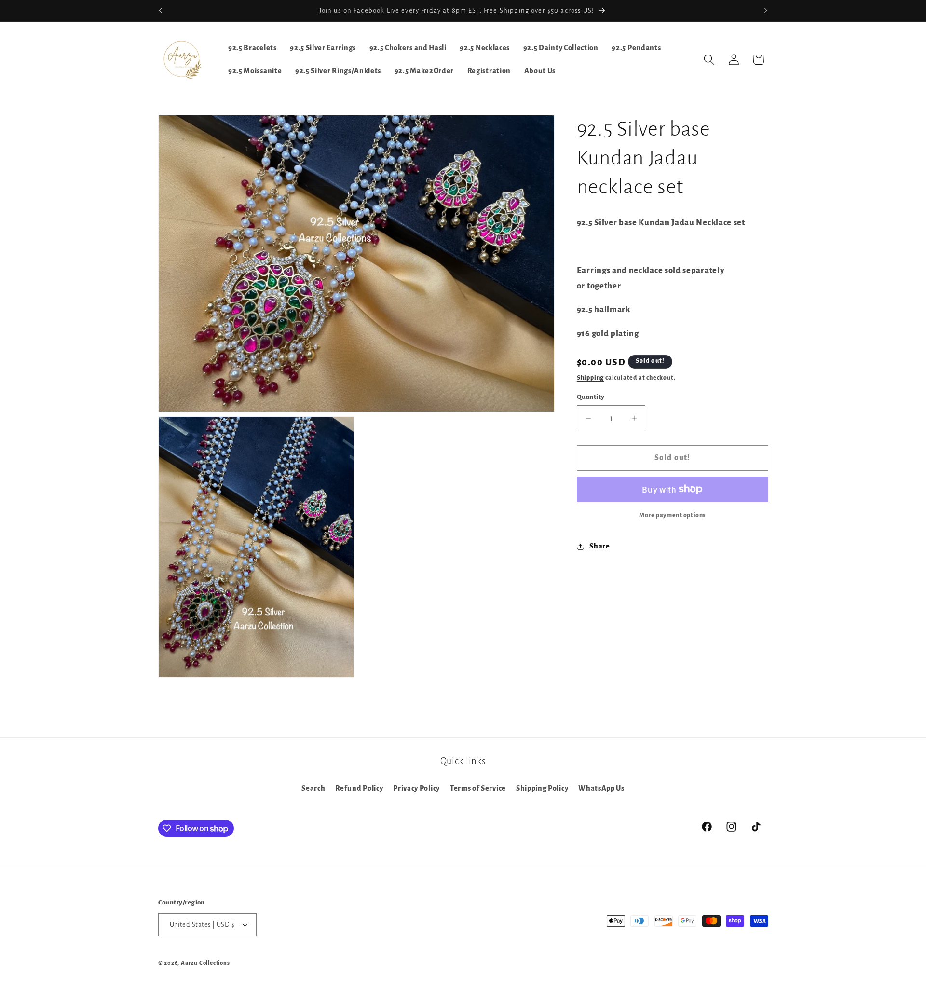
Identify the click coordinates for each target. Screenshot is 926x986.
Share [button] (599, 546)
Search (313, 788)
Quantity (591, 396)
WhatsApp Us (601, 788)
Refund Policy (359, 788)
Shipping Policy (542, 788)
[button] (709, 59)
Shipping (590, 377)
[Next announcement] (765, 10)
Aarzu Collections (205, 963)
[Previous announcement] (160, 10)
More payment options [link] (672, 515)
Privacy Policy (416, 788)
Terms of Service (478, 788)
